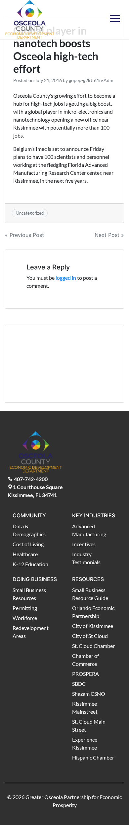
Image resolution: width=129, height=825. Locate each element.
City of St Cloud (90, 636)
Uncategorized (30, 213)
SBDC (79, 683)
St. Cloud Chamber (93, 646)
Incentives (84, 544)
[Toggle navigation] (115, 15)
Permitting (25, 608)
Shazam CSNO (88, 693)
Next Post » (109, 235)
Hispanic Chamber (93, 757)
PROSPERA (85, 673)
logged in (66, 277)
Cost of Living (28, 544)
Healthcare (25, 554)
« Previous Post (24, 235)
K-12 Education (30, 564)
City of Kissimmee (92, 626)
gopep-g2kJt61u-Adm (91, 80)
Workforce (25, 618)
